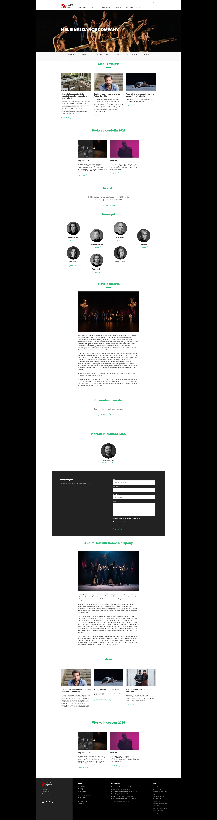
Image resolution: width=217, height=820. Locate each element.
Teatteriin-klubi (112, 2)
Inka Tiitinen (73, 262)
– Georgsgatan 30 (121, 789)
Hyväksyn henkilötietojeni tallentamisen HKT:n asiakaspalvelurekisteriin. (131, 521)
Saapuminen (105, 7)
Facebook (103, 415)
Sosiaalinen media (132, 54)
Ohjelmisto (82, 7)
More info (82, 767)
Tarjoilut (103, 2)
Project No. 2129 (84, 753)
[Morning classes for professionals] (108, 677)
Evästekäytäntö (157, 789)
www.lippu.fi (81, 803)
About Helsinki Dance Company (70, 59)
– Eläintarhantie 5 (125, 791)
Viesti (115, 501)
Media (139, 2)
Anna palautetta (157, 787)
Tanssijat (108, 54)
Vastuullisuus (133, 2)
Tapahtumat (118, 7)
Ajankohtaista (147, 2)
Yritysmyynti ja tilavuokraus (160, 813)
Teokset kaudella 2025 (86, 54)
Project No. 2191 (84, 161)
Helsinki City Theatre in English (161, 791)
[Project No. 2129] (92, 741)
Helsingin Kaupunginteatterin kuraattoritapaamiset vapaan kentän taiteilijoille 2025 (74, 96)
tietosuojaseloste (129, 524)
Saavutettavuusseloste (159, 796)
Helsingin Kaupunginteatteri (67, 6)
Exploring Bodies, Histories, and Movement (138, 690)
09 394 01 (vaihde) (49, 794)
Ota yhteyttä (145, 54)
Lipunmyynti (96, 2)
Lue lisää (66, 117)
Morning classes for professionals (106, 689)
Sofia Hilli (143, 244)
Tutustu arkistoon (108, 205)
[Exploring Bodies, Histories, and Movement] (141, 677)
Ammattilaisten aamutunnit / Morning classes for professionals (140, 95)
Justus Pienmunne (96, 244)
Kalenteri (94, 7)
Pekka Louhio (96, 269)
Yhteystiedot (121, 2)
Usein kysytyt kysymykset (160, 808)
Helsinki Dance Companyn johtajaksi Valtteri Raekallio (107, 95)
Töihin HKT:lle (156, 806)
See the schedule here (102, 699)
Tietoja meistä (119, 54)
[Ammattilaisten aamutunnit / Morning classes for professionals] (141, 82)
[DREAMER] (124, 149)
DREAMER (113, 161)
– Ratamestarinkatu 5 (123, 796)
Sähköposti (116, 494)
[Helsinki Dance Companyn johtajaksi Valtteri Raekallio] (108, 82)
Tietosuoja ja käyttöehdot (160, 803)
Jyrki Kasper (120, 237)
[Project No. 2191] (92, 149)
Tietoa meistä (156, 801)
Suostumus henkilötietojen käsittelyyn (126, 519)
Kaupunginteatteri (133, 7)
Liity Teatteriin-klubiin (159, 794)
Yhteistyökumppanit (158, 810)
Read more (131, 704)
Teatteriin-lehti (157, 798)
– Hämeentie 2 (122, 787)
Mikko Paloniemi (73, 237)
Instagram (113, 415)
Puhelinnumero (118, 487)
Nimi (114, 479)
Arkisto (99, 54)
